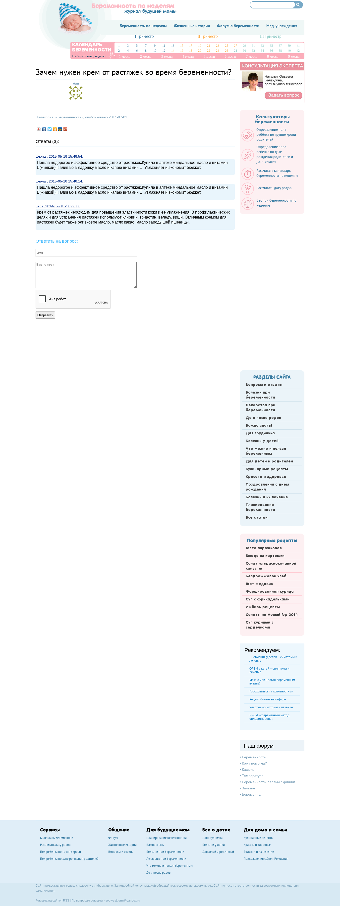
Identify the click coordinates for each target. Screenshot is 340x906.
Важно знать (155, 845)
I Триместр (144, 37)
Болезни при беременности (260, 395)
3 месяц (167, 56)
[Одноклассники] (54, 129)
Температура (253, 776)
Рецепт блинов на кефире (267, 699)
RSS (66, 900)
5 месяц (209, 56)
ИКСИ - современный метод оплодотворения (269, 717)
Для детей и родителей (269, 461)
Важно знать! (259, 425)
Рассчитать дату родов (55, 845)
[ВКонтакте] (44, 129)
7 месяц (251, 56)
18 (190, 50)
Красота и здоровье (266, 477)
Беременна (251, 794)
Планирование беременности (260, 507)
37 (280, 45)
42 (298, 50)
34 (262, 50)
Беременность (69, 117)
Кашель (248, 769)
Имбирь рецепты (263, 607)
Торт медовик (259, 584)
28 (235, 50)
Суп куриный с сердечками (260, 625)
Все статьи (257, 517)
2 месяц (146, 56)
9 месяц (294, 56)
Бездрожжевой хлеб (266, 576)
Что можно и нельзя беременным (266, 451)
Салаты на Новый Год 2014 (272, 615)
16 (181, 50)
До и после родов (263, 418)
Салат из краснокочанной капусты (271, 566)
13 (172, 45)
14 (172, 50)
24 (217, 50)
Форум (113, 838)
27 (235, 45)
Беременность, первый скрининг (268, 782)
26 (226, 50)
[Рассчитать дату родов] (268, 194)
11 (163, 45)
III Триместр (271, 37)
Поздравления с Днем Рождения (266, 859)
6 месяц (230, 56)
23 (217, 45)
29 (244, 45)
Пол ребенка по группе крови (60, 852)
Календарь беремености (56, 838)
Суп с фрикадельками (267, 599)
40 (289, 50)
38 (280, 50)
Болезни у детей (262, 441)
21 (208, 45)
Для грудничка (260, 433)
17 (190, 45)
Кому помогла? (254, 763)
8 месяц (273, 56)
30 (244, 50)
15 (181, 45)
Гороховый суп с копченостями (271, 691)
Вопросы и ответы (264, 385)
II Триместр (208, 37)
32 (253, 50)
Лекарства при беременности (260, 408)
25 (226, 45)
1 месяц (124, 56)
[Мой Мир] (60, 129)
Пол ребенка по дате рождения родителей (69, 859)
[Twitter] (49, 129)
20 (199, 50)
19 (199, 45)
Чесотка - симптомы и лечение (271, 707)
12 (163, 50)
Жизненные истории (122, 845)
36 (271, 50)
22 (208, 50)
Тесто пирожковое (264, 548)
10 (154, 50)
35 (271, 45)
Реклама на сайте (48, 900)
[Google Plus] (65, 129)
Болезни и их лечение (267, 497)
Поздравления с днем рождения (267, 487)
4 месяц (188, 56)
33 (262, 45)
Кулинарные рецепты (267, 469)
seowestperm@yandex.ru (123, 900)
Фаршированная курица (270, 591)
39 (289, 45)
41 (298, 45)
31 (253, 45)
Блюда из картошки (265, 556)
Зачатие (248, 788)
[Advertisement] (272, 290)
